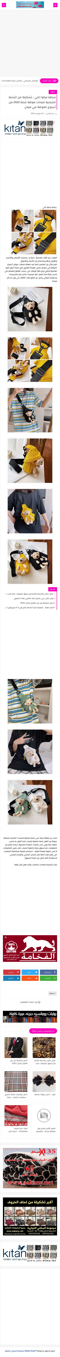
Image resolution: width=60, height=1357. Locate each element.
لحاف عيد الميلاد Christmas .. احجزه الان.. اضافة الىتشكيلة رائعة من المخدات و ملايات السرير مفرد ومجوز (16, 1130)
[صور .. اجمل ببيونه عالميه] (44, 1081)
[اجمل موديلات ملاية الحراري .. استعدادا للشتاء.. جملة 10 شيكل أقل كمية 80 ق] (15, 1081)
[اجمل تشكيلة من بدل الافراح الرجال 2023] (15, 1047)
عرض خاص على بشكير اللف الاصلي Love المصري (34, 598)
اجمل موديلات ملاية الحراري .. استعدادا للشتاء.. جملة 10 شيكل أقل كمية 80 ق (16, 1096)
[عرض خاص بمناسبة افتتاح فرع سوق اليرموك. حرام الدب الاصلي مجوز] (44, 1047)
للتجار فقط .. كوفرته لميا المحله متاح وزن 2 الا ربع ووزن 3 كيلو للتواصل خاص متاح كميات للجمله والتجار (29, 607)
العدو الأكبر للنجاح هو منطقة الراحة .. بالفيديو (46, 1130)
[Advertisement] (30, 45)
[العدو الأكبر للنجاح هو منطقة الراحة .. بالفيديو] (44, 1115)
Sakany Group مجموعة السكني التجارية (20, 1351)
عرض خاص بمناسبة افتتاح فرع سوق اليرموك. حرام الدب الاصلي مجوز (29, 594)
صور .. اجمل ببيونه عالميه (45, 1094)
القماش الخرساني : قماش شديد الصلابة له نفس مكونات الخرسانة (27, 81)
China (53, 92)
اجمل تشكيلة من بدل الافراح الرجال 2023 (37, 603)
